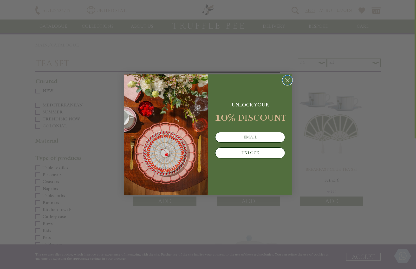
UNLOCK (250, 153)
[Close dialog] (287, 80)
